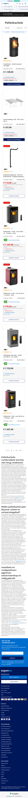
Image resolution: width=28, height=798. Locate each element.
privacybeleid (10, 663)
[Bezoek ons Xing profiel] (9, 719)
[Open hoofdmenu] (1, 3)
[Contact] (19, 3)
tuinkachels (16, 497)
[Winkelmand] (25, 3)
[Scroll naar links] (1, 14)
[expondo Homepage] (2, 32)
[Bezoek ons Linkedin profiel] (7, 719)
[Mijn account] (22, 3)
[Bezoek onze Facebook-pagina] (4, 719)
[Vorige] (11, 450)
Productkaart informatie (14, 240)
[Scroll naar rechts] (26, 14)
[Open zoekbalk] (17, 3)
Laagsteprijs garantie (9, 77)
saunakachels (16, 622)
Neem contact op (14, 677)
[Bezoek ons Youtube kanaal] (2, 719)
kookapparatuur (19, 561)
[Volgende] (16, 450)
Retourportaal (14, 681)
